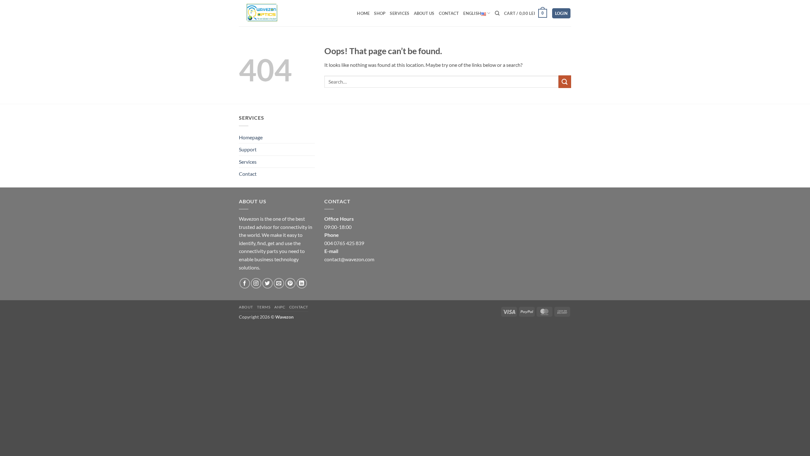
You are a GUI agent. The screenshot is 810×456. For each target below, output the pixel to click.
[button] (525, 13)
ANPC (279, 307)
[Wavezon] (267, 13)
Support (248, 149)
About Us (424, 13)
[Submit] (564, 81)
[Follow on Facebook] (245, 283)
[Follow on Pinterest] (290, 283)
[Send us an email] (279, 283)
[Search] (497, 13)
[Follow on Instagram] (256, 283)
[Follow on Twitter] (267, 283)
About (246, 307)
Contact (449, 13)
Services (399, 13)
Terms (263, 307)
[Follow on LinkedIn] (301, 283)
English (472, 13)
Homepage (251, 137)
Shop (379, 13)
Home (363, 13)
